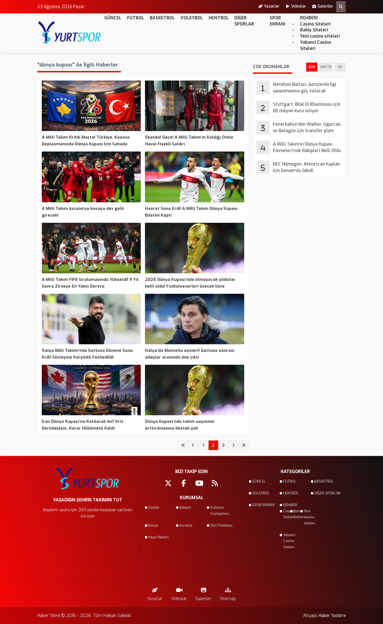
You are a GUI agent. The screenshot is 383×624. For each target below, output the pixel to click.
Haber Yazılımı (332, 615)
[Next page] (234, 445)
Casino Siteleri (315, 24)
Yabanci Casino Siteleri (315, 45)
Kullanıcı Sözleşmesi (219, 510)
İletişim (185, 507)
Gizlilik (153, 507)
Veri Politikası (221, 525)
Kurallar (186, 525)
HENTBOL (219, 18)
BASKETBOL (162, 18)
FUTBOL (135, 18)
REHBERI (309, 18)
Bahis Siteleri (314, 30)
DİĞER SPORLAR (244, 21)
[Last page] (244, 445)
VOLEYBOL (192, 18)
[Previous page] (193, 445)
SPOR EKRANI (277, 21)
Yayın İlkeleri (158, 537)
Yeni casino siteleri (320, 36)
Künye (153, 525)
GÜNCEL (112, 18)
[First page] (183, 445)
